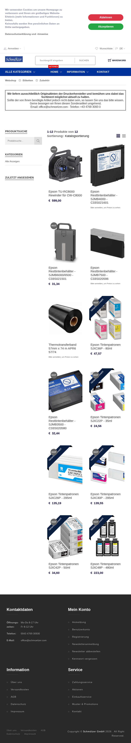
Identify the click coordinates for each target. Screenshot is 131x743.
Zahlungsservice (82, 682)
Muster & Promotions (85, 704)
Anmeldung (79, 622)
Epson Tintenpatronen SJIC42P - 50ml (64, 565)
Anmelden (13, 48)
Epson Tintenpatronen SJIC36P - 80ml (106, 346)
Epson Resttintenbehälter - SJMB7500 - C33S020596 (104, 273)
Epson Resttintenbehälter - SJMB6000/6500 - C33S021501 (62, 273)
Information (76, 71)
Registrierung (80, 636)
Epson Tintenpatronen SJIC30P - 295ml (106, 496)
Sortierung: (55, 136)
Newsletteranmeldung (85, 644)
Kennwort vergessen (84, 658)
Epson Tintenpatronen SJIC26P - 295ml (64, 496)
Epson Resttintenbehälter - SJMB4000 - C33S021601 (104, 197)
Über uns (16, 682)
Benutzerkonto (81, 629)
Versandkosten (20, 689)
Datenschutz (18, 704)
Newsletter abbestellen (86, 651)
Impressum (17, 711)
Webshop (10, 80)
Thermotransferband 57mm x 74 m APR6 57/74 (62, 348)
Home (54, 70)
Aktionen (77, 689)
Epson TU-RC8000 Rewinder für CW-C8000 (65, 193)
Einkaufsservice (82, 696)
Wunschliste (106, 48)
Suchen (84, 60)
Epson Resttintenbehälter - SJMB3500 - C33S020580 (62, 422)
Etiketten (28, 80)
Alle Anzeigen (12, 161)
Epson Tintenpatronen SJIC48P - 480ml (106, 565)
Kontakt (103, 71)
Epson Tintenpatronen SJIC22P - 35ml (106, 419)
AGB (13, 696)
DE (121, 48)
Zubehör (44, 80)
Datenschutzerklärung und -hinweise (26, 34)
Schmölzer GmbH (94, 731)
